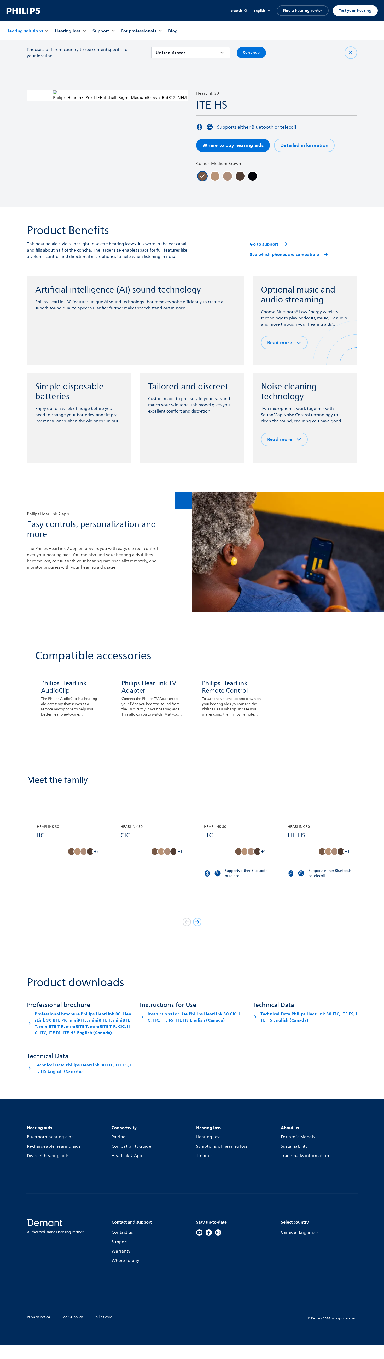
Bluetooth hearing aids (50, 1137)
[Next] (197, 922)
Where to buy (125, 1260)
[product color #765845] (202, 176)
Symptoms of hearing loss (221, 1146)
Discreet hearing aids (48, 1156)
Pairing (119, 1137)
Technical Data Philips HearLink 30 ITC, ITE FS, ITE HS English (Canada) (308, 1017)
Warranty (121, 1251)
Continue (251, 52)
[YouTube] (199, 1232)
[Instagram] (218, 1232)
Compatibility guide (131, 1146)
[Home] (23, 11)
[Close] (351, 52)
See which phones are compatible (284, 254)
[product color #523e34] (240, 176)
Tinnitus (204, 1156)
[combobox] (187, 52)
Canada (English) (298, 1232)
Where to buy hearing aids (233, 145)
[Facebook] (209, 1232)
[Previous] (187, 922)
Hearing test (208, 1137)
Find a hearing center (302, 10)
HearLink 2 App (127, 1156)
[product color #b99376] (215, 176)
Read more (279, 342)
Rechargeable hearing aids (53, 1146)
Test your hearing (355, 10)
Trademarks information (305, 1156)
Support (120, 1242)
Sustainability (294, 1146)
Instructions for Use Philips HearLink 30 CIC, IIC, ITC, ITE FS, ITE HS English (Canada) (195, 1017)
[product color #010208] (252, 176)
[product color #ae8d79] (227, 176)
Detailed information (304, 145)
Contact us (122, 1232)
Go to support (264, 244)
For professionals (298, 1137)
